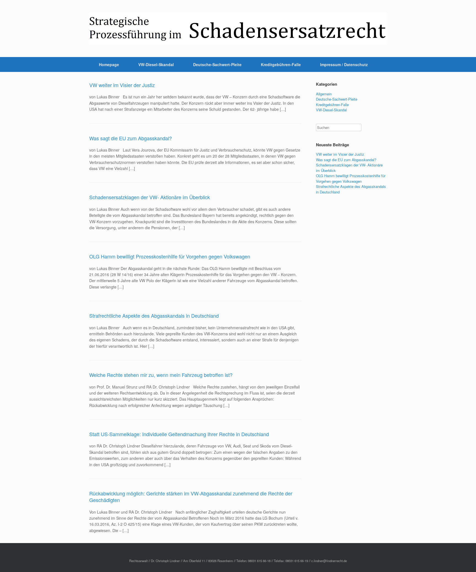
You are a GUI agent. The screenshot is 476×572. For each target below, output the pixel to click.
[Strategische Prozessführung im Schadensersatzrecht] (238, 28)
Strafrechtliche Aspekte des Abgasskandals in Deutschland (154, 315)
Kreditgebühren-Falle (281, 64)
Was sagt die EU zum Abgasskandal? (130, 138)
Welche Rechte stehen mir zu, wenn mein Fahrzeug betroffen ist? (160, 374)
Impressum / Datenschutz (344, 64)
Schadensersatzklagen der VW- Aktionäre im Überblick (149, 197)
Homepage (109, 64)
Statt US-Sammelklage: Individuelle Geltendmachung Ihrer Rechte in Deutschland (179, 434)
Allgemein (324, 93)
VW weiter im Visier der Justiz (122, 84)
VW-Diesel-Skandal (156, 64)
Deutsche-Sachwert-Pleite (217, 64)
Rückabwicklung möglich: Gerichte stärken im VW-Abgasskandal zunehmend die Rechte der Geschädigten (190, 496)
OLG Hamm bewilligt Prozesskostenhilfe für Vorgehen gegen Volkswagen (169, 256)
